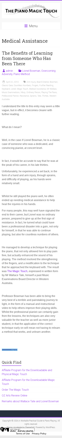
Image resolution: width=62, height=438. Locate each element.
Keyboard (6, 89)
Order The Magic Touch (15, 389)
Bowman (54, 82)
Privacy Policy (39, 433)
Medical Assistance (37, 89)
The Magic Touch (17, 271)
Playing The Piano (49, 92)
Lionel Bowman (31, 70)
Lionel (13, 89)
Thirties (45, 96)
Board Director (43, 82)
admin (9, 70)
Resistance (24, 96)
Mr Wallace (51, 89)
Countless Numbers (22, 85)
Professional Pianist (10, 96)
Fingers (35, 85)
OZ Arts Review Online (14, 395)
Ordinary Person (33, 92)
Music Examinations (11, 92)
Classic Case (7, 85)
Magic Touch (22, 89)
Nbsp (23, 92)
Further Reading (46, 85)
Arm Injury (31, 82)
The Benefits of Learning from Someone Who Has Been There (27, 58)
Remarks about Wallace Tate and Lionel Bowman (30, 401)
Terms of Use (23, 433)
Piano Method (22, 74)
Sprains (33, 96)
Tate (39, 96)
